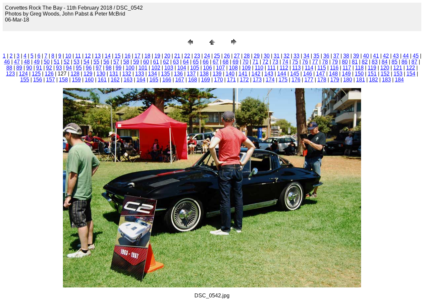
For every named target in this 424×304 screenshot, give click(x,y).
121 (397, 68)
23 (197, 56)
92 (49, 68)
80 (345, 62)
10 (68, 56)
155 (24, 79)
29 (257, 56)
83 (375, 62)
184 (399, 79)
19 (157, 56)
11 (78, 56)
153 (398, 73)
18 (147, 56)
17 (137, 56)
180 (347, 79)
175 (283, 79)
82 (365, 62)
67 (216, 62)
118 (359, 68)
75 (295, 62)
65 (196, 62)
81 (355, 62)
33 (296, 56)
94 (69, 68)
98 (109, 68)
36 (326, 56)
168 (192, 79)
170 (218, 79)
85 (395, 62)
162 (115, 79)
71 (255, 62)
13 (98, 56)
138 (204, 73)
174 (270, 79)
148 (333, 73)
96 (89, 68)
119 (372, 68)
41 (376, 56)
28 (247, 56)
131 (113, 73)
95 (79, 68)
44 (406, 56)
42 (386, 56)
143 (268, 73)
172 (244, 79)
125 (36, 73)
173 (257, 79)
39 (356, 56)
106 (207, 68)
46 (7, 62)
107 (220, 68)
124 (23, 73)
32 (287, 56)
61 (156, 62)
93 (59, 68)
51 (57, 62)
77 (315, 62)
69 (235, 62)
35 (316, 56)
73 (275, 62)
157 (50, 79)
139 (217, 73)
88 (9, 68)
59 (136, 62)
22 (187, 56)
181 (360, 79)
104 (181, 68)
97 (99, 68)
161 (102, 79)
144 (281, 73)
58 (126, 62)
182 (373, 79)
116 (334, 68)
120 (384, 68)
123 (10, 73)
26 (227, 56)
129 (87, 73)
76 (305, 62)
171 (231, 79)
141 (242, 73)
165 (153, 79)
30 (267, 56)
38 (346, 56)
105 (194, 68)
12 (88, 56)
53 (77, 62)
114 (309, 68)
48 (27, 62)
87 (414, 62)
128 (75, 73)
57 (116, 62)
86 (404, 62)
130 (100, 73)
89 (19, 68)
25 (217, 56)
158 (63, 79)
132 (126, 73)
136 (178, 73)
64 (186, 62)
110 (259, 68)
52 (67, 62)
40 (366, 56)
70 (245, 62)
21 (177, 56)
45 (416, 56)
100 (130, 68)
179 (334, 79)
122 (410, 68)
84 (385, 62)
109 (246, 68)
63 (176, 62)
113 (296, 68)
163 (128, 79)
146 (307, 73)
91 (39, 68)
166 (166, 79)
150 (359, 73)
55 (96, 62)
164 (140, 79)
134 (152, 73)
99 (119, 68)
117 (347, 68)
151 (372, 73)
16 (128, 56)
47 (17, 62)
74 (285, 62)
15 (118, 56)
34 (306, 56)
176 (296, 79)
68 (226, 62)
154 (410, 73)
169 (205, 79)
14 (108, 56)
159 (76, 79)
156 (37, 79)
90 (29, 68)
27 (237, 56)
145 (294, 73)
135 (165, 73)
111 (271, 68)
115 (321, 68)
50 (47, 62)
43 (396, 56)
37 (336, 56)
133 (139, 73)
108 (233, 68)
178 (321, 79)
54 (86, 62)
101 (142, 68)
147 (320, 73)
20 (167, 56)
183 (386, 79)
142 (255, 73)
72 (265, 62)
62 (166, 62)
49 (37, 62)
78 (325, 62)
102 (155, 68)
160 (89, 79)
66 (206, 62)
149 (346, 73)
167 (179, 79)
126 (49, 73)
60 (146, 62)
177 (308, 79)
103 (168, 68)
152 (385, 73)
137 (191, 73)
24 (207, 56)
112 (284, 68)
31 (277, 56)
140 (230, 73)
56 (106, 62)
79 (335, 62)
